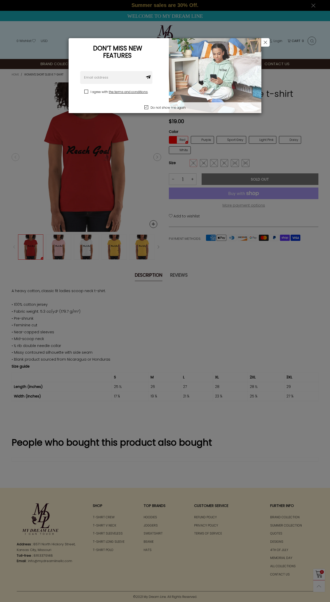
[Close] (265, 42)
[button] (148, 77)
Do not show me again (168, 107)
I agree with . (119, 92)
